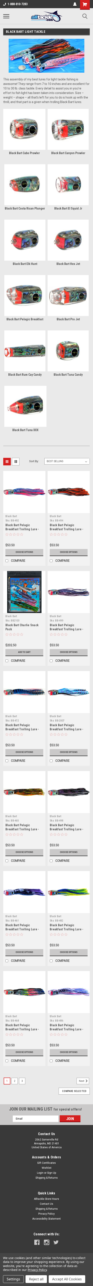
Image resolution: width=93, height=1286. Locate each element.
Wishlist (46, 1167)
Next (82, 1081)
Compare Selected (74, 1091)
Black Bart (11, 516)
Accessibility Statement (46, 1218)
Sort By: (34, 461)
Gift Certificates (46, 1162)
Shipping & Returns (46, 1177)
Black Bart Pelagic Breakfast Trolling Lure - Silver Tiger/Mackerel (66, 1029)
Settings (13, 1279)
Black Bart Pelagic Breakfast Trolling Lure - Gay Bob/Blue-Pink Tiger (66, 729)
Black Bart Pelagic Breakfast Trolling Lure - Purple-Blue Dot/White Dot (67, 629)
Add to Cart (24, 652)
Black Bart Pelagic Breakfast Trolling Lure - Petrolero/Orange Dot (66, 529)
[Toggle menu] (6, 16)
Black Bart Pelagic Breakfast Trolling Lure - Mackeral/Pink (22, 529)
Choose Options (24, 552)
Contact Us (46, 1203)
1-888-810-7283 (17, 4)
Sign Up (51, 1172)
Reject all (36, 1279)
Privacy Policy (46, 1213)
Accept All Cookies (67, 1279)
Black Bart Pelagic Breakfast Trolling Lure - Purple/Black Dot (66, 829)
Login (40, 1172)
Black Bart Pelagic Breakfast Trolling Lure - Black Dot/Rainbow (22, 1029)
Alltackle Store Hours (46, 1198)
